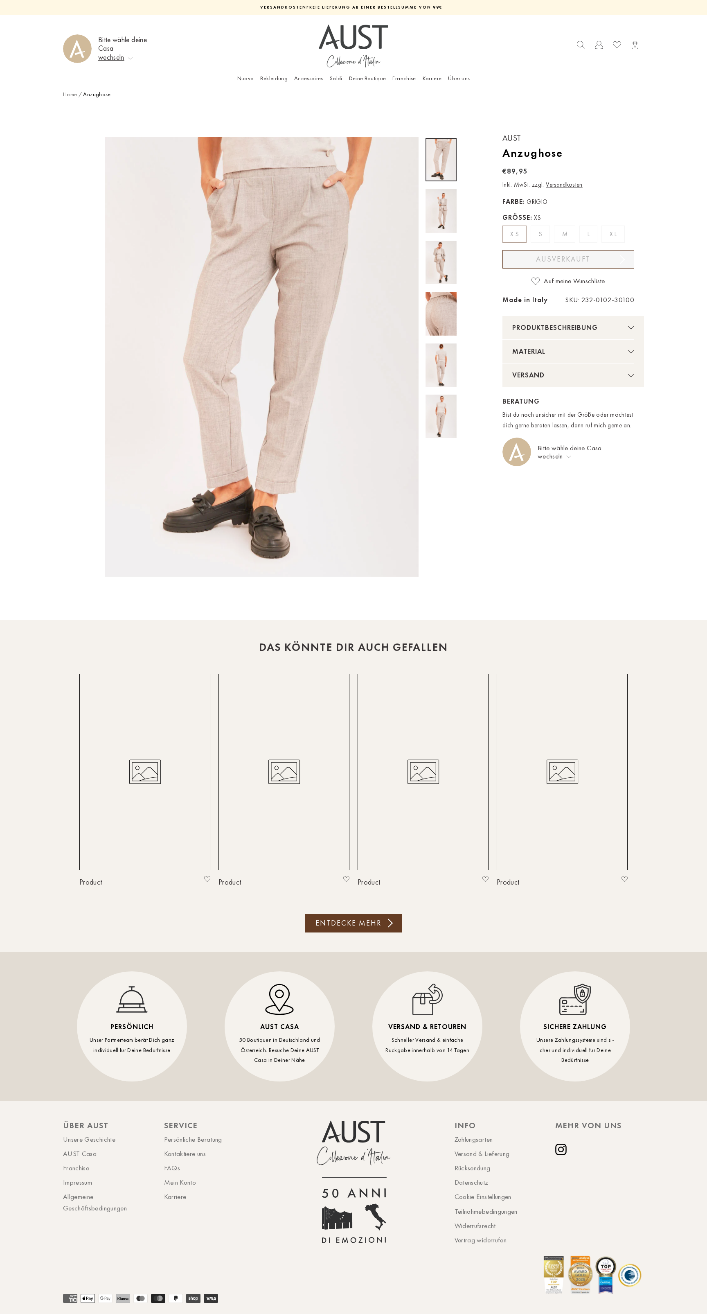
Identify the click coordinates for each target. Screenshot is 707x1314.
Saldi (336, 78)
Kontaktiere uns (185, 1153)
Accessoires (308, 78)
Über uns (459, 78)
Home (70, 94)
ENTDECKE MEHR (348, 923)
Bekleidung (274, 78)
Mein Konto (180, 1182)
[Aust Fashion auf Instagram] (562, 1149)
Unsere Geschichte (89, 1139)
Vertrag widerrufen (481, 1240)
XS (515, 234)
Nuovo (245, 78)
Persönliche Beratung (193, 1139)
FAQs (172, 1168)
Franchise (404, 78)
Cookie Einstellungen (483, 1196)
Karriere (432, 78)
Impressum (77, 1182)
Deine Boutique (367, 78)
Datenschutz (472, 1182)
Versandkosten (564, 184)
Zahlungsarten (474, 1139)
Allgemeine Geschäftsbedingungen (95, 1202)
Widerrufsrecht (475, 1225)
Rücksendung (473, 1168)
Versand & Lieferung (482, 1153)
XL (614, 234)
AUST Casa (80, 1153)
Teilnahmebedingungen (486, 1211)
